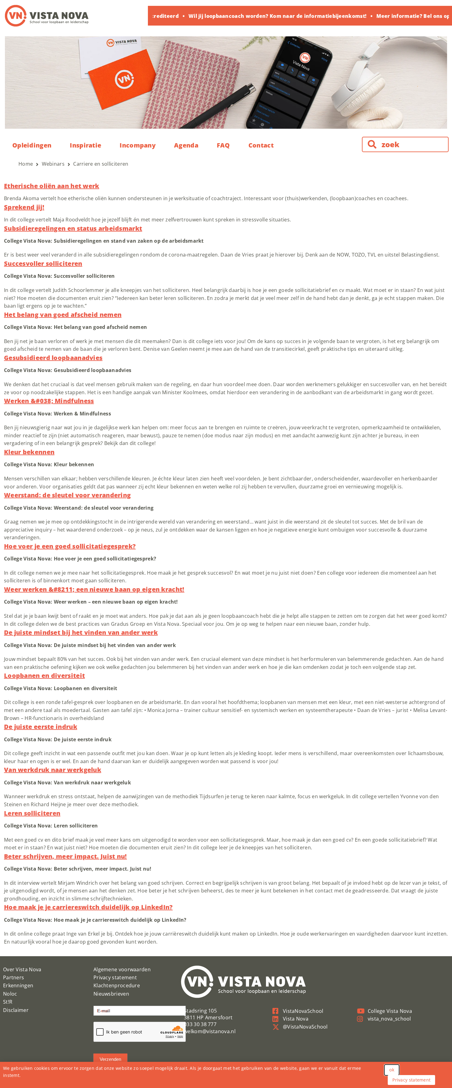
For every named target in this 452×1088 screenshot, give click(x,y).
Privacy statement (115, 977)
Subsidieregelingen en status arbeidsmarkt (73, 228)
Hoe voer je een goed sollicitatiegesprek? (70, 546)
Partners (13, 977)
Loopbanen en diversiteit (44, 675)
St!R (7, 1001)
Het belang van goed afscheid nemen (62, 314)
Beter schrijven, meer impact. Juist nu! (65, 856)
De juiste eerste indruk (40, 726)
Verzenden (110, 1059)
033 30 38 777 (200, 1024)
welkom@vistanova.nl (210, 1031)
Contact (261, 145)
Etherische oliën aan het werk (51, 186)
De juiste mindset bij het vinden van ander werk (81, 632)
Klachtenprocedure (116, 985)
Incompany (138, 145)
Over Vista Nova (22, 969)
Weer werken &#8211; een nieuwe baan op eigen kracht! (94, 589)
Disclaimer (16, 1010)
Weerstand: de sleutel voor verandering (67, 495)
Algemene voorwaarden (122, 969)
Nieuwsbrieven (111, 993)
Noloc (10, 993)
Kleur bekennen (29, 452)
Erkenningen (18, 985)
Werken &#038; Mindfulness (49, 401)
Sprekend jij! (24, 207)
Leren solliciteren (32, 813)
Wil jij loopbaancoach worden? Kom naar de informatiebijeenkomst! (269, 16)
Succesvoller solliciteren (43, 263)
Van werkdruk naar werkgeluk (52, 770)
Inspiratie (85, 145)
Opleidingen (31, 145)
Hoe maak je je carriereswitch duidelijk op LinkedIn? (88, 907)
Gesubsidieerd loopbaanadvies (53, 358)
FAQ (223, 145)
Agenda (186, 145)
